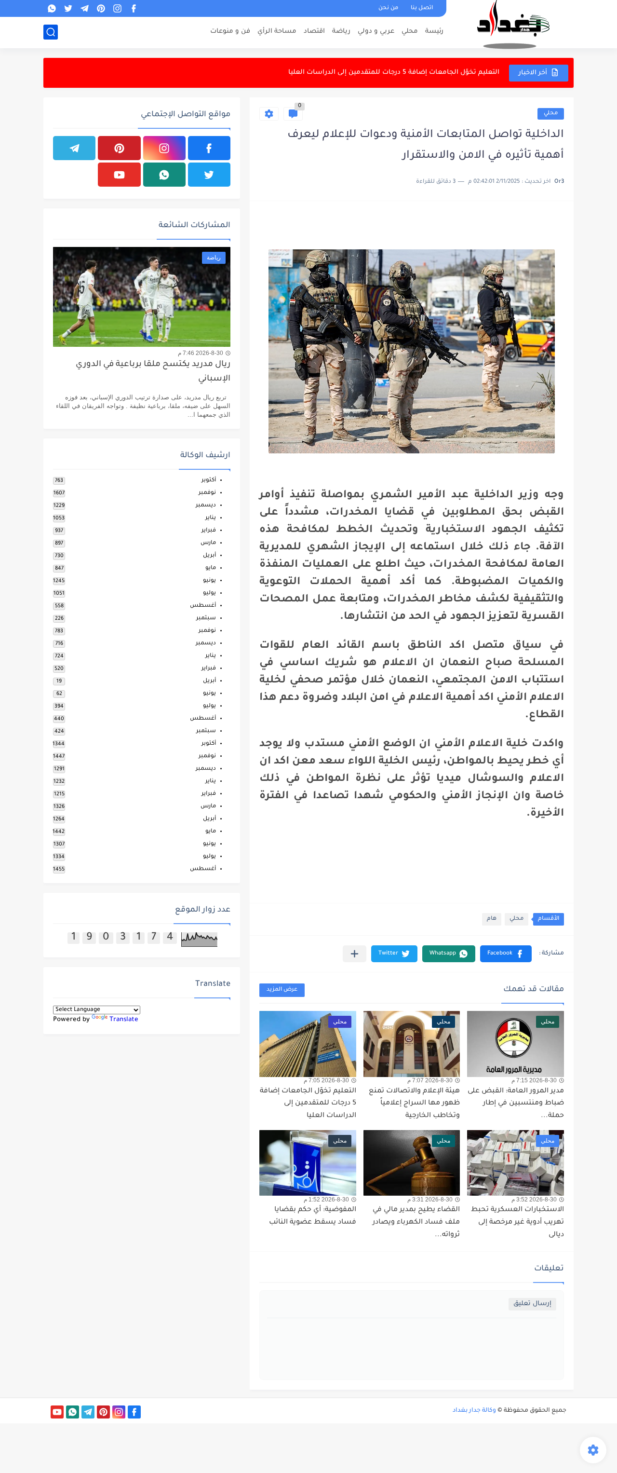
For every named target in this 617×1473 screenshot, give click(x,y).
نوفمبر (207, 493)
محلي (410, 31)
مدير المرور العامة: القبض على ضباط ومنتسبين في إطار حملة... (516, 1104)
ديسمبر (206, 506)
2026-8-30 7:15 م (534, 1080)
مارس (208, 543)
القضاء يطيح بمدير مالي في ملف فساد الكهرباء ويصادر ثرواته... (416, 1222)
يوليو (209, 593)
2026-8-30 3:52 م (534, 1199)
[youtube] (119, 175)
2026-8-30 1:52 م (326, 1199)
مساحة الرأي (276, 31)
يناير (210, 518)
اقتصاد (314, 31)
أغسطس (203, 606)
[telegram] (84, 8)
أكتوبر (208, 480)
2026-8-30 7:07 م (430, 1080)
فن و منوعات (230, 31)
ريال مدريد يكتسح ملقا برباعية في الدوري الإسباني (153, 372)
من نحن (388, 8)
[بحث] (50, 32)
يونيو (209, 581)
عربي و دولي (376, 31)
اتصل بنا (422, 8)
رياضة (341, 31)
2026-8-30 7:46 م (200, 353)
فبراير (208, 531)
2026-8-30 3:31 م (430, 1199)
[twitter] (68, 8)
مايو (210, 568)
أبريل (209, 556)
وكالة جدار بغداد (474, 1410)
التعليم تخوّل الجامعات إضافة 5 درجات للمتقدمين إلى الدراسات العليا (393, 72)
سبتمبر (206, 618)
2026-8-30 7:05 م (326, 1080)
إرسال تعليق (532, 1304)
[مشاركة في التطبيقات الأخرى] (354, 953)
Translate (123, 1019)
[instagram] (117, 8)
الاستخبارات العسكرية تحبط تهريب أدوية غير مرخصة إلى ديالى (517, 1222)
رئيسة (434, 31)
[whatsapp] (51, 8)
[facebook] (133, 8)
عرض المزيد (282, 990)
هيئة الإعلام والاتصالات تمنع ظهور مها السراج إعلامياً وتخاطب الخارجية (414, 1104)
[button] (506, 953)
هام (491, 919)
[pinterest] (101, 8)
